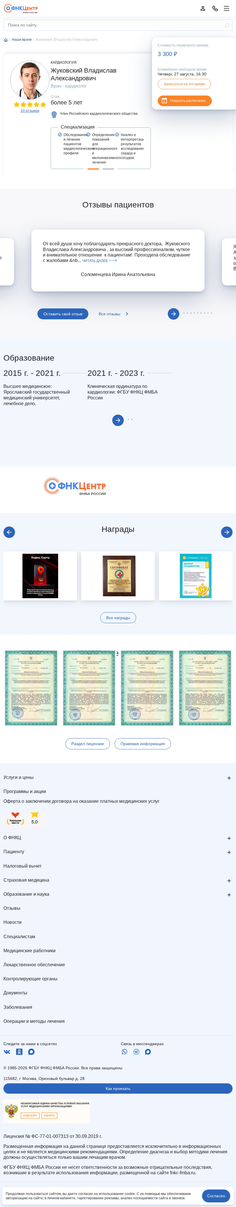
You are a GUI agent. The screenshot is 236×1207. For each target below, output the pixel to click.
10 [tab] (211, 313)
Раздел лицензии (87, 743)
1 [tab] (93, 169)
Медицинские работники (29, 950)
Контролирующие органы (30, 978)
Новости (12, 922)
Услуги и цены (18, 777)
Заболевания (17, 1007)
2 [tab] (108, 169)
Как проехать (118, 1088)
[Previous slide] (9, 532)
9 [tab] (208, 313)
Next (173, 314)
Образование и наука (26, 894)
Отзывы (11, 908)
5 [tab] (194, 313)
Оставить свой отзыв (62, 314)
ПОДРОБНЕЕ (30, 1115)
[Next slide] (227, 532)
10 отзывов (30, 111)
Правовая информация (143, 743)
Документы (15, 992)
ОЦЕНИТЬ (49, 1115)
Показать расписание (188, 101)
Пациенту (13, 851)
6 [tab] (197, 313)
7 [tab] (201, 313)
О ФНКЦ (12, 837)
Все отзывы (109, 314)
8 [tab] (204, 313)
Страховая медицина (26, 880)
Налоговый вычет (22, 866)
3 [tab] (187, 313)
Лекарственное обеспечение (34, 964)
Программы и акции (24, 791)
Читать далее (95, 261)
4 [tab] (190, 313)
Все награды (118, 617)
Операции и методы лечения (34, 1021)
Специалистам (19, 936)
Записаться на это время (184, 84)
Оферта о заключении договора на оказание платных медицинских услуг (81, 801)
